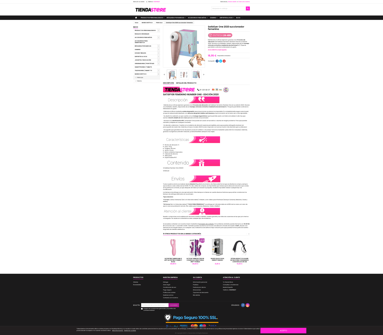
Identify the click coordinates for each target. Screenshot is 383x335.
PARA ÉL (139, 81)
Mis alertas (196, 295)
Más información (117, 330)
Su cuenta (197, 277)
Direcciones (197, 290)
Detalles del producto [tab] (186, 83)
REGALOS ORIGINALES (142, 34)
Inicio (135, 27)
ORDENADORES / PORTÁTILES (144, 63)
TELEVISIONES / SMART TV (143, 70)
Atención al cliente (138, 1)
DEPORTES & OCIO (226, 18)
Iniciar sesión (232, 1)
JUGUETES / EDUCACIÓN (143, 60)
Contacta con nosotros (170, 298)
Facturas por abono (199, 287)
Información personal (200, 282)
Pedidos (195, 285)
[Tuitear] (220, 61)
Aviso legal (166, 285)
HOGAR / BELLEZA (140, 53)
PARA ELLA (140, 77)
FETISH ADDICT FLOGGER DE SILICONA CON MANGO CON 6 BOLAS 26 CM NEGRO (239, 261)
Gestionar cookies (130, 330)
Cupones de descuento (200, 292)
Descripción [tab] (168, 83)
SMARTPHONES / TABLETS (143, 67)
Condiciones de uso (169, 287)
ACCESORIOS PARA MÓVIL (197, 18)
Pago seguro (167, 290)
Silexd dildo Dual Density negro (217, 259)
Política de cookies (169, 292)
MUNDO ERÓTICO (140, 74)
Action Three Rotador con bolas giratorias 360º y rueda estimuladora (195, 261)
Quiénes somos (168, 295)
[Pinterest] (224, 61)
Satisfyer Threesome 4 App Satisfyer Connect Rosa (173, 260)
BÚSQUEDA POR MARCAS (175, 18)
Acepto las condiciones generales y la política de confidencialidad (159, 309)
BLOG (238, 18)
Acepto (283, 330)
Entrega (165, 282)
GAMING (213, 18)
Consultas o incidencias (230, 285)
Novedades (137, 285)
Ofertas (135, 282)
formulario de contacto (206, 224)
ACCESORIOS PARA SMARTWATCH (141, 41)
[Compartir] (217, 61)
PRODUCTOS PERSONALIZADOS (152, 18)
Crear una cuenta (244, 1)
